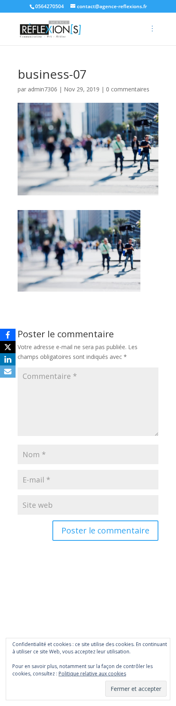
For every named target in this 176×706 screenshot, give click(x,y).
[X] (8, 347)
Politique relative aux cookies (92, 673)
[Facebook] (8, 335)
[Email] (8, 371)
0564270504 (49, 6)
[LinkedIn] (8, 359)
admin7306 (42, 89)
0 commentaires (127, 89)
